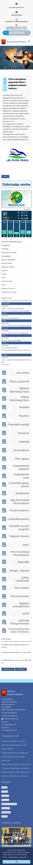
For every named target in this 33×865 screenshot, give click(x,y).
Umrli (3, 278)
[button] (17, 857)
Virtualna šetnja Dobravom (11, 242)
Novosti (4, 787)
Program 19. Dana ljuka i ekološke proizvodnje (13, 745)
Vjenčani (4, 270)
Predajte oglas (21, 669)
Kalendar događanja (9, 804)
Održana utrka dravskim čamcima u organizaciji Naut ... (16, 764)
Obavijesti (5, 800)
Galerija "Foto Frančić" (9, 252)
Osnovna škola (6, 263)
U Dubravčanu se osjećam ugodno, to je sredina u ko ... (16, 768)
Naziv (5, 32)
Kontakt (4, 816)
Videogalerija (6, 256)
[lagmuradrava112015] (16, 145)
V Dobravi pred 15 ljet (9, 292)
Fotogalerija (5, 245)
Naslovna (12, 60)
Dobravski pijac (6, 281)
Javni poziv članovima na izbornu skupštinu (13, 756)
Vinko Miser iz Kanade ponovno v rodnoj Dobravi (14, 776)
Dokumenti (6, 808)
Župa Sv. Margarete (8, 260)
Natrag (5, 176)
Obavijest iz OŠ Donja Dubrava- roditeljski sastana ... (15, 753)
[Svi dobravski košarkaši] (16, 837)
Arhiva (3, 285)
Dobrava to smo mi (8, 288)
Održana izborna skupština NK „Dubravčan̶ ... (13, 741)
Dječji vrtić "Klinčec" (8, 267)
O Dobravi (5, 796)
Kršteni (3, 274)
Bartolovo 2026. (5, 760)
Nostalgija (5, 249)
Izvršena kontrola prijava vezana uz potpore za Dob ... (15, 772)
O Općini (5, 792)
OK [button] (17, 861)
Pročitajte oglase (7, 669)
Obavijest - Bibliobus (7, 749)
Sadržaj (27, 32)
